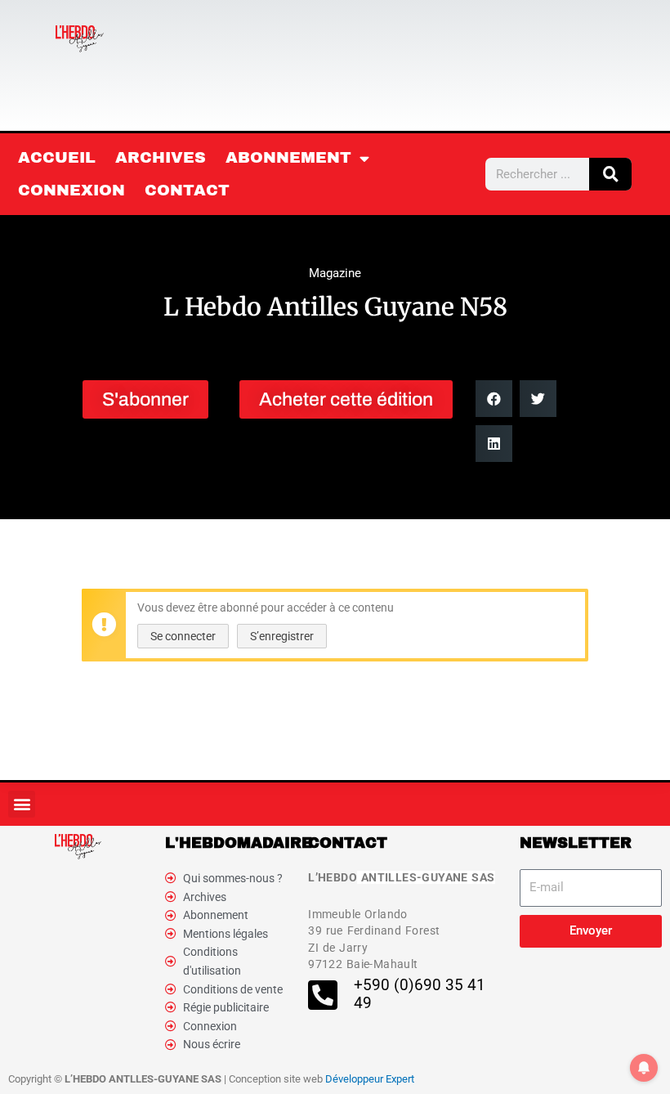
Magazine (335, 273)
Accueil (57, 157)
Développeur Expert (369, 1079)
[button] (494, 398)
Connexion (71, 190)
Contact (187, 190)
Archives (160, 157)
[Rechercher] (610, 174)
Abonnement (288, 157)
